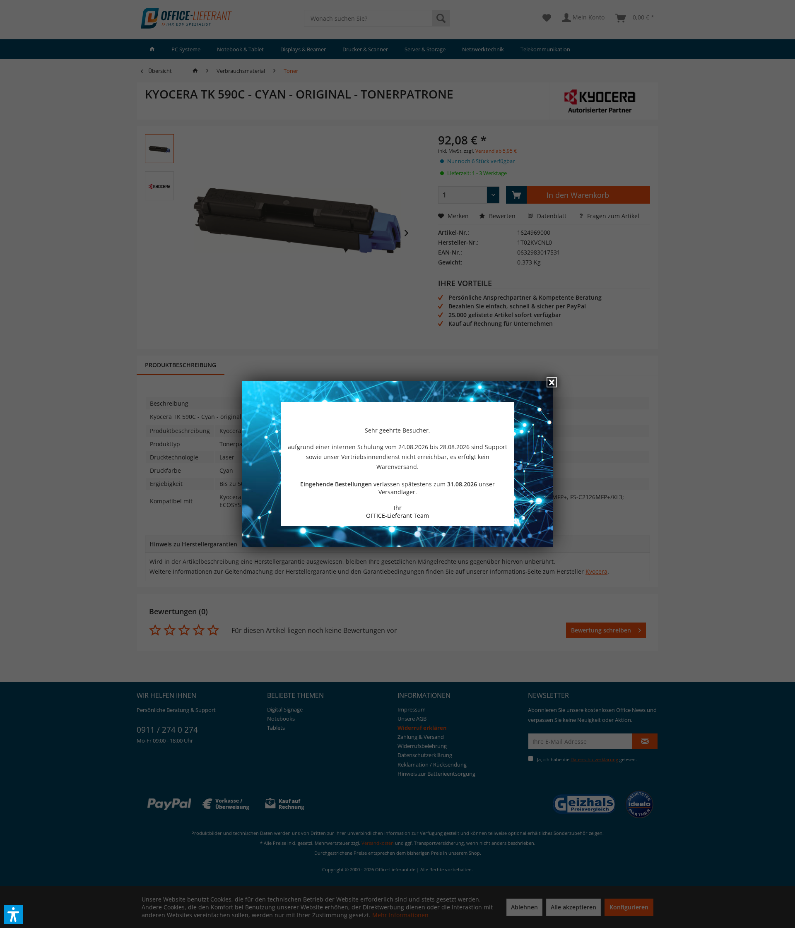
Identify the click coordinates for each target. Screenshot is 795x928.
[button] (13, 914)
